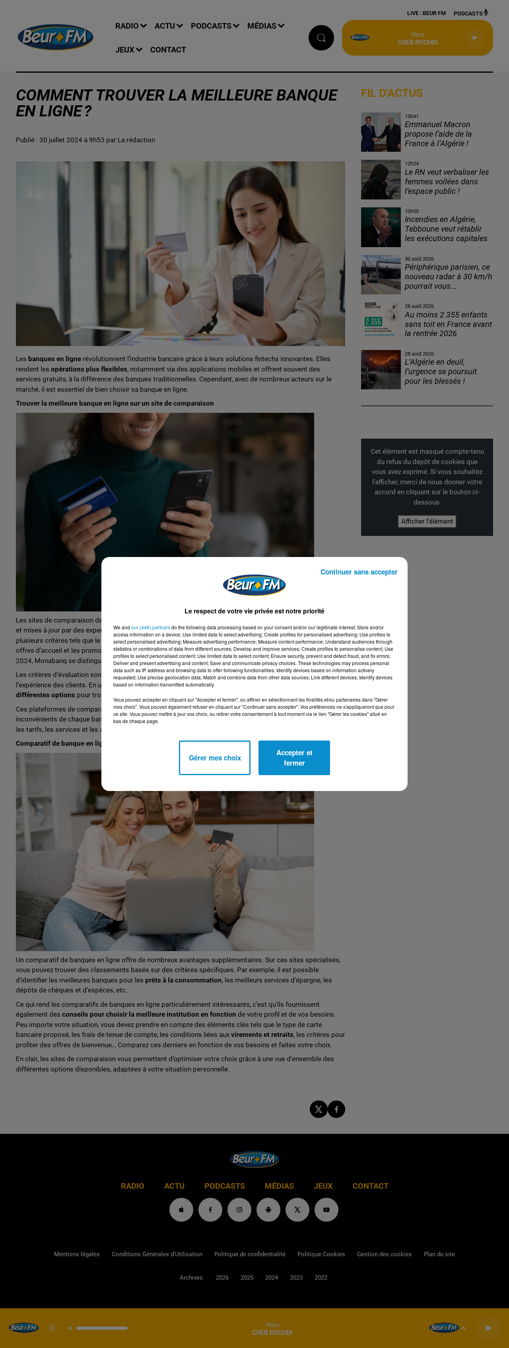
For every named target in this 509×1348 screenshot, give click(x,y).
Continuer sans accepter (359, 571)
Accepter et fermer (294, 758)
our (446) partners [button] (150, 627)
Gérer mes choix (215, 757)
